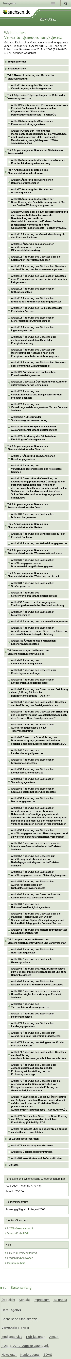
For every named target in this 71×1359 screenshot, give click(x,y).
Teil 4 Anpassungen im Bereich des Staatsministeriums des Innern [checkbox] (27, 171)
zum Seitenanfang (17, 1287)
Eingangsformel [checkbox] (16, 61)
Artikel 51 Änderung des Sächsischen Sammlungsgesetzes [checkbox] (32, 780)
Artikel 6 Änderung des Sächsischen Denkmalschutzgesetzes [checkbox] (32, 181)
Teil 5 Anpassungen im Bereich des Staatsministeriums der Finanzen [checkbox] (27, 448)
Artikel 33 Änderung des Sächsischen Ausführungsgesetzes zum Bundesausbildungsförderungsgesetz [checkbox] (33, 563)
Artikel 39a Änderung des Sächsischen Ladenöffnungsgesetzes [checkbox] (33, 642)
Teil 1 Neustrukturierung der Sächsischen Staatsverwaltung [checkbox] (31, 77)
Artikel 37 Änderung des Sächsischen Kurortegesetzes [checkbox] (32, 613)
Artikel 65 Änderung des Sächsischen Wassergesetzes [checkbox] (32, 961)
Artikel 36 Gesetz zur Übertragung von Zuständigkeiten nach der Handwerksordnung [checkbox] (37, 604)
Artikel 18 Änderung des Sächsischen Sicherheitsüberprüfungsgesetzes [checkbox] (32, 319)
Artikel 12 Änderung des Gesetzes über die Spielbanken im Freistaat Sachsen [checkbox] (35, 258)
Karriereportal (29, 1354)
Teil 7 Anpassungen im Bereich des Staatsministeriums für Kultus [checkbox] (27, 526)
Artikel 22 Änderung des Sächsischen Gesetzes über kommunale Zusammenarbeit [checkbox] (38, 364)
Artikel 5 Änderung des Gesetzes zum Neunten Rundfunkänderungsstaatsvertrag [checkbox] (38, 162)
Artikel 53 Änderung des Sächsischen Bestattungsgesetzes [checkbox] (32, 800)
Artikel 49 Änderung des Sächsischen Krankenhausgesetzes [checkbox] (32, 761)
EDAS (47, 1354)
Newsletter (9, 1354)
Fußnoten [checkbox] (12, 1165)
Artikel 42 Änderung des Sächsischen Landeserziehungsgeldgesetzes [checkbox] (32, 681)
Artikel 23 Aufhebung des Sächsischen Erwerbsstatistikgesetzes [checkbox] (33, 374)
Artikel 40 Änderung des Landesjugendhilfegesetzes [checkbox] (27, 662)
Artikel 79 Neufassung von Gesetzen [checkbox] (32, 1145)
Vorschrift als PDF (17, 1233)
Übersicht (8, 1299)
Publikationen (35, 1336)
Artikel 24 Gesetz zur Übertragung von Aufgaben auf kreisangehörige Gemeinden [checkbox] (39, 383)
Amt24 (53, 1336)
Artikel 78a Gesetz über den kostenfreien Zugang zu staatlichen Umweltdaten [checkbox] (39, 1130)
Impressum (42, 1299)
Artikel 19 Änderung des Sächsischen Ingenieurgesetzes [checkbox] (32, 329)
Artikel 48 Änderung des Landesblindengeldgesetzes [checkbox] (27, 752)
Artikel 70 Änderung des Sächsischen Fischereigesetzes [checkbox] (32, 1015)
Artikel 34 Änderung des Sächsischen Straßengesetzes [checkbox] (32, 585)
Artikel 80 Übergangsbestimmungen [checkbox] (32, 1152)
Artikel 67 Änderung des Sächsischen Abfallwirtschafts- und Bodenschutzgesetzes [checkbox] (37, 983)
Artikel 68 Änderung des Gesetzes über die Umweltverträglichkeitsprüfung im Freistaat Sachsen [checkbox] (36, 994)
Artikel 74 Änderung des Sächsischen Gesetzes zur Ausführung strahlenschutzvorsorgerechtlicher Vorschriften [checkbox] (38, 1055)
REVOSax (48, 19)
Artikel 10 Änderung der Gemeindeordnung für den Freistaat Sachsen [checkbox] (38, 236)
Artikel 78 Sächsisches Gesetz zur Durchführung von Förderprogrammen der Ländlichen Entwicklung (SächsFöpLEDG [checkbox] (39, 1119)
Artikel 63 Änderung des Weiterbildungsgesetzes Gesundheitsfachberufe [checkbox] (39, 931)
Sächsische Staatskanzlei (19, 1319)
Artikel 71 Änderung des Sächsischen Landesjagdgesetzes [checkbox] (32, 1025)
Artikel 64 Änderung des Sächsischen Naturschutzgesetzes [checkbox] (32, 951)
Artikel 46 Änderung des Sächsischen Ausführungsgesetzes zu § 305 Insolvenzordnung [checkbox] (32, 727)
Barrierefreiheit (16, 1263)
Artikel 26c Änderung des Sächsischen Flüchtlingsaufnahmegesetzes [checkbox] (33, 438)
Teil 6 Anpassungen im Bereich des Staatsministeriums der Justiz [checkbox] (27, 506)
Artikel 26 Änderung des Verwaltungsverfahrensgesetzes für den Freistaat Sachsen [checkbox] (39, 407)
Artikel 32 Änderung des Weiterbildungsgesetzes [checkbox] (39, 543)
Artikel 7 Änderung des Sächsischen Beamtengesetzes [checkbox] (32, 191)
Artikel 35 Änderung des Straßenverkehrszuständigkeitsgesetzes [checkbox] (34, 594)
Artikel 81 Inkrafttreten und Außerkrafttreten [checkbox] (36, 1158)
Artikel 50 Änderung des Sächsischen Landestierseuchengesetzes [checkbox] (32, 771)
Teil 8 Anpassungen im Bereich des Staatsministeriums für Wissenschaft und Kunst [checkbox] (35, 552)
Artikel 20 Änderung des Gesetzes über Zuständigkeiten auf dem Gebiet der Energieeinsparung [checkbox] (33, 340)
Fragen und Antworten (20, 1258)
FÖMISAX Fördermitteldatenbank (25, 1345)
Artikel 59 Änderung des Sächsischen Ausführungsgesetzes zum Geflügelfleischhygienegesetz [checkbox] (32, 884)
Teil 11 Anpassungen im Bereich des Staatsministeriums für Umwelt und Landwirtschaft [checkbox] (36, 941)
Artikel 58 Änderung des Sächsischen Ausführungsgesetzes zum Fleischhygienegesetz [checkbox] (39, 873)
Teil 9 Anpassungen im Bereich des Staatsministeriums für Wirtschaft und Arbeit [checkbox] (33, 575)
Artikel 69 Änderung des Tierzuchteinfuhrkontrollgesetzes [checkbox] (30, 1005)
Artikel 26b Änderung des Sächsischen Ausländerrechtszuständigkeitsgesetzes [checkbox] (34, 428)
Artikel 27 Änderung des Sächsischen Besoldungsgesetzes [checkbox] (33, 457)
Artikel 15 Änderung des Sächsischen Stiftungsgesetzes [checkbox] (32, 290)
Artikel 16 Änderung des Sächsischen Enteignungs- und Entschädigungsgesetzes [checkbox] (36, 300)
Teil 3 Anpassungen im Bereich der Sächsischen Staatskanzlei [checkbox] (35, 152)
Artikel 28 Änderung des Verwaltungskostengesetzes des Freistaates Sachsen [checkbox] (36, 468)
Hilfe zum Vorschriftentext (22, 1253)
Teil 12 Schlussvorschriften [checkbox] (23, 1138)
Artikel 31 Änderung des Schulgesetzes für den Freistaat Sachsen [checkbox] (38, 535)
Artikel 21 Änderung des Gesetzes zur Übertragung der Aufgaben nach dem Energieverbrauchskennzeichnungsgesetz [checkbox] (35, 352)
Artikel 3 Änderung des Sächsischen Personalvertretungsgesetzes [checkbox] (32, 123)
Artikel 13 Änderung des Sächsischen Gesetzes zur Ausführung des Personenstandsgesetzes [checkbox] (38, 268)
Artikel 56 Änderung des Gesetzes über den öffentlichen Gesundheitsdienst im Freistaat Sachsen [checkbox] (36, 846)
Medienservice (11, 1336)
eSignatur (60, 1299)
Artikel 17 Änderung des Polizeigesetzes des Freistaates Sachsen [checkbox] (36, 309)
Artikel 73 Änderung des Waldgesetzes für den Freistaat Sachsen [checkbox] (37, 1044)
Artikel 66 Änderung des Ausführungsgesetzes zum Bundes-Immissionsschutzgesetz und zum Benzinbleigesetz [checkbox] (38, 971)
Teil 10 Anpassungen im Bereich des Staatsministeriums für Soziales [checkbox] (28, 652)
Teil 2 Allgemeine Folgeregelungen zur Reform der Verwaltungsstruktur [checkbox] (36, 97)
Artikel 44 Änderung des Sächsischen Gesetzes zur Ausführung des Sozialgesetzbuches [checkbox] (38, 704)
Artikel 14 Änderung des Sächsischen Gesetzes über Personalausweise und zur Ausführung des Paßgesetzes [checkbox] (39, 279)
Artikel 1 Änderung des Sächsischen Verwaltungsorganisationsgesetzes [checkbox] (32, 87)
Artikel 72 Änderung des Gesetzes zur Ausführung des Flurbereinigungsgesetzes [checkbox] (35, 1034)
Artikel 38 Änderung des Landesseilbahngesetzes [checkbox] (39, 621)
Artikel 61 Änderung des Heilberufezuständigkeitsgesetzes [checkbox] (30, 906)
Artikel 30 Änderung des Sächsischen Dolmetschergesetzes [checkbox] (32, 516)
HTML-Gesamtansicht (20, 1228)
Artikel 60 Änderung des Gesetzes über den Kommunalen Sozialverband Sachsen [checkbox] (36, 896)
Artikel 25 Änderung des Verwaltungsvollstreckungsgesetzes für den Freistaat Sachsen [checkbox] (36, 394)
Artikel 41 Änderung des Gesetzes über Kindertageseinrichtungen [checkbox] (33, 672)
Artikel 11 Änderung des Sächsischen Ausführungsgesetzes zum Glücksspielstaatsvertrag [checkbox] (32, 247)
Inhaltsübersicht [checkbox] (16, 68)
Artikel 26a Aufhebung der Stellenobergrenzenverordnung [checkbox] (29, 418)
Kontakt (24, 1299)
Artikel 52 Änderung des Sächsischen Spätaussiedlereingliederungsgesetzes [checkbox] (33, 790)
